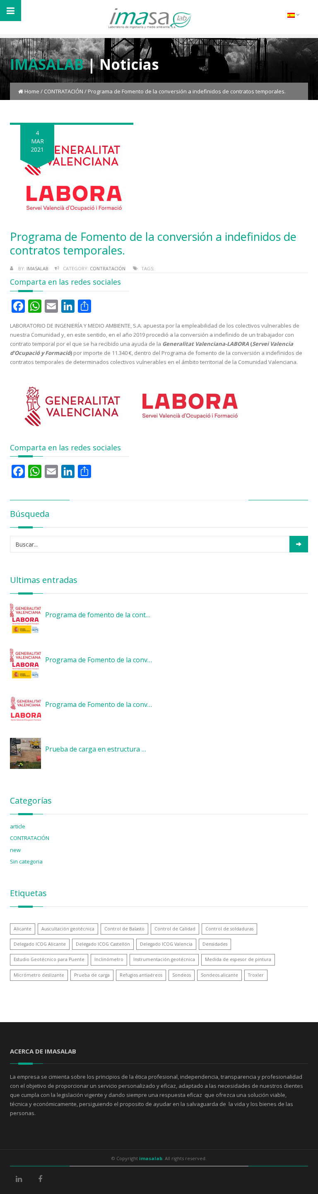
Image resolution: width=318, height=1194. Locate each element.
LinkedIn (28, 1179)
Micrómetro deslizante (39, 975)
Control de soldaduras (229, 929)
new (15, 850)
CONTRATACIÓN (63, 91)
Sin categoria (26, 861)
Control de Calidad (174, 929)
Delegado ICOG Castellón (103, 944)
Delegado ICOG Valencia (166, 944)
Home (31, 91)
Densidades (214, 944)
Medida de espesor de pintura (238, 959)
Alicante (22, 929)
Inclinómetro (108, 959)
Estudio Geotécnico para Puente (49, 959)
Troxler (256, 975)
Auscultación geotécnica (67, 929)
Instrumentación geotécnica (164, 959)
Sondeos (181, 975)
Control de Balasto (124, 929)
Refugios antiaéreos (141, 975)
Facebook (49, 1179)
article (17, 826)
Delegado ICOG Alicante (40, 944)
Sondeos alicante (219, 975)
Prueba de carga (92, 975)
